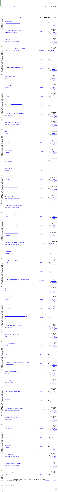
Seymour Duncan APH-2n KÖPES (11, 260)
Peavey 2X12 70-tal (8, 85)
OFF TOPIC (8, 179)
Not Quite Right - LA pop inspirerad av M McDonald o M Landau (17, 279)
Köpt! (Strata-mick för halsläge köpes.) (12, 214)
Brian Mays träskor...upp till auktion (11, 233)
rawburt (41, 96)
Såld (5, 288)
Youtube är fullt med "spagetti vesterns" (12, 177)
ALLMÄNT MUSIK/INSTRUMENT (13, 23)
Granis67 (41, 446)
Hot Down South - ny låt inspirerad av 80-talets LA (14, 205)
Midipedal (6, 131)
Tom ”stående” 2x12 (8, 150)
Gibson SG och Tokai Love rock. (17, 67)
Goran (41, 22)
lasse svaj (41, 428)
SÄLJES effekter (9, 78)
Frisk (41, 271)
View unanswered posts (5, 6)
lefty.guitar (41, 455)
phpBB (6, 489)
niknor (41, 308)
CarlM (41, 216)
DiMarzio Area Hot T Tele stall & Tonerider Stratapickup (15, 306)
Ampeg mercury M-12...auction (10, 223)
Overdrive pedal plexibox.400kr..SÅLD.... (12, 371)
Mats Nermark (41, 50)
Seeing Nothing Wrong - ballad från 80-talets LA (13, 122)
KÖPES (7, 87)
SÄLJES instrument (9, 69)
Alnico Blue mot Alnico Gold (10, 472)
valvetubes (41, 77)
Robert (41, 160)
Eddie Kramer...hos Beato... (10, 389)
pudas (54, 41)
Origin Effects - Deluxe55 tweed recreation (12, 352)
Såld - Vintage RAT (8, 426)
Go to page (47, 480)
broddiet (41, 317)
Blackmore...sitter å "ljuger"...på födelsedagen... (13, 463)
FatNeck (41, 133)
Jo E (41, 31)
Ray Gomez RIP (8, 140)
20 (54, 480)
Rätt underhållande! (8, 21)
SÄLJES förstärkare (9, 161)
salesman (41, 68)
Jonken (41, 105)
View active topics (13, 6)
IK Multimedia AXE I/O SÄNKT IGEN (12, 334)
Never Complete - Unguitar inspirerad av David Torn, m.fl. (15, 242)
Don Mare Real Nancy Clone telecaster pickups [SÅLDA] (15, 113)
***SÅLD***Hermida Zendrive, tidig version (13, 325)
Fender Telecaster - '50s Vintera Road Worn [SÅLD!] (20, 362)
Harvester (41, 335)
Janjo (41, 354)
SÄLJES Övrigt (8, 115)
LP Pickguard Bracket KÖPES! (16, 104)
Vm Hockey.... (7, 399)
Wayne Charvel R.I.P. (9, 196)
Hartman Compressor (9, 297)
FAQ (28, 0)
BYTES (7, 474)
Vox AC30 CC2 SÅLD (9, 380)
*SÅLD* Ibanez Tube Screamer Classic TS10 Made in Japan (16, 316)
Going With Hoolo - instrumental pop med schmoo (14, 408)
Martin (54, 252)
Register (24, 0)
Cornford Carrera (8, 251)
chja (41, 372)
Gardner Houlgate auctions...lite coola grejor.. (13, 30)
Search (30, 0)
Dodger (41, 87)
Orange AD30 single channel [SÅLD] (12, 417)
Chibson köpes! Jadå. (9, 94)
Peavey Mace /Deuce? (9, 168)
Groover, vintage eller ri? (9, 454)
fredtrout (41, 474)
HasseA (41, 345)
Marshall (41, 114)
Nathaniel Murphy (8, 39)
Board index (3, 8)
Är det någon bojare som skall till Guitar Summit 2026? (15, 48)
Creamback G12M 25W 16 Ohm (11, 343)
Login (34, 0)
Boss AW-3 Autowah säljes (10, 76)
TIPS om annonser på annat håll (11, 32)
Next (56, 480)
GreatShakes (41, 382)
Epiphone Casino (8, 445)
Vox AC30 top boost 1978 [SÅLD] (11, 435)
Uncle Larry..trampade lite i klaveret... (11, 187)
